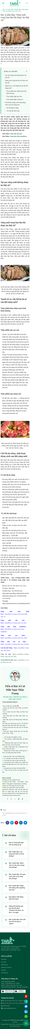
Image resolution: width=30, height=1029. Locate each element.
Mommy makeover (7, 967)
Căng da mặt (6, 654)
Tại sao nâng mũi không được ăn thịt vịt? (15, 76)
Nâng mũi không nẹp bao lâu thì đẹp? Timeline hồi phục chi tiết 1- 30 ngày (16, 909)
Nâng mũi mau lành (15, 611)
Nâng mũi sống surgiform (18, 136)
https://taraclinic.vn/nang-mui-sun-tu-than (15, 644)
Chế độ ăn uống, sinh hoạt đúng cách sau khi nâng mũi (15, 104)
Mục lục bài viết (11, 71)
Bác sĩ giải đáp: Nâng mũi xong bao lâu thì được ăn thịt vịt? (15, 814)
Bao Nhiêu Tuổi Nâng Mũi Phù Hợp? (16, 898)
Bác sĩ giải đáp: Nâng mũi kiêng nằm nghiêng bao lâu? (17, 888)
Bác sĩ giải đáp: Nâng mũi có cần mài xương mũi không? (16, 865)
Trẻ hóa (4, 962)
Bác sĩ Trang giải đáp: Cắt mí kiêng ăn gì (16, 843)
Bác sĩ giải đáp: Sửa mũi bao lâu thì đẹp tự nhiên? (17, 921)
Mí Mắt (4, 970)
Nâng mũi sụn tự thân (13, 641)
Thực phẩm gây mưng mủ (14, 99)
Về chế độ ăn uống (12, 108)
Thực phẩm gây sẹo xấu (14, 96)
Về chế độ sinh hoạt (12, 111)
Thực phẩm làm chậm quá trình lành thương (16, 92)
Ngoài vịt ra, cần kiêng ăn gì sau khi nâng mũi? (16, 87)
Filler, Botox (5, 972)
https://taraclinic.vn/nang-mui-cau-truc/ (14, 623)
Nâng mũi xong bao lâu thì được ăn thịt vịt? (16, 82)
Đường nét (5, 964)
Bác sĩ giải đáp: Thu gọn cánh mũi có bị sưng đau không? (17, 876)
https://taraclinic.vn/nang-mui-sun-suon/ (14, 638)
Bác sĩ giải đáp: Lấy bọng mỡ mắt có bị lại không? (16, 854)
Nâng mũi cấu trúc (16, 134)
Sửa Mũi (4, 959)
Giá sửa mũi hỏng (6, 648)
